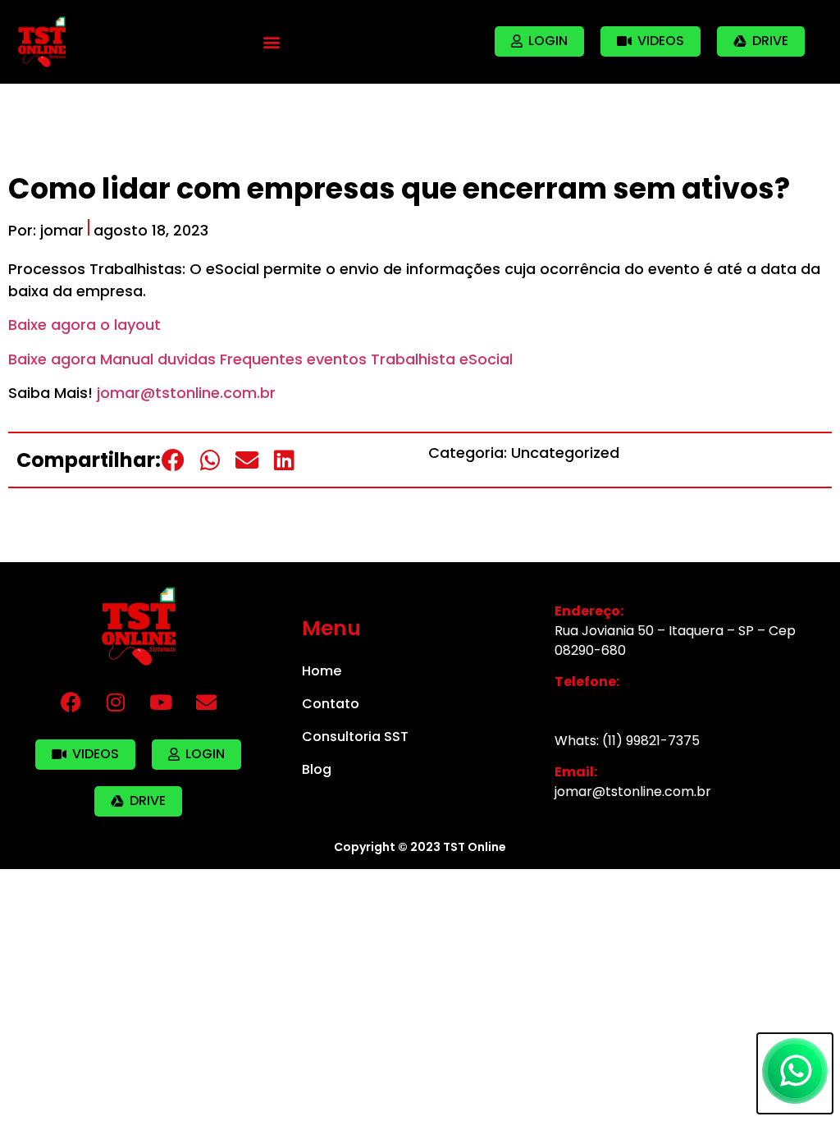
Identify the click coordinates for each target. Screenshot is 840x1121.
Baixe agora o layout (84, 324)
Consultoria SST (355, 736)
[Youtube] (160, 702)
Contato (330, 703)
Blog (316, 769)
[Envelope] (205, 702)
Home (321, 670)
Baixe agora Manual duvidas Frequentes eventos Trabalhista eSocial (260, 359)
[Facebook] (70, 702)
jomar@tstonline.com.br (186, 392)
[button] (271, 41)
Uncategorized (565, 452)
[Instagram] (115, 702)
